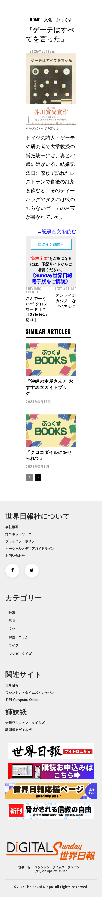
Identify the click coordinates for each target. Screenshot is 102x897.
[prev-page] (29, 477)
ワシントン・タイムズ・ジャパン (29, 692)
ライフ (13, 645)
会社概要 (11, 527)
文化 (48, 19)
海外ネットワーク (18, 534)
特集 (12, 612)
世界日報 (11, 685)
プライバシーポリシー (21, 541)
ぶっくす (64, 19)
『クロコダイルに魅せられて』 (49, 455)
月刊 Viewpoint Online (22, 699)
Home (35, 19)
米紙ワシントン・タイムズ (25, 722)
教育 (12, 620)
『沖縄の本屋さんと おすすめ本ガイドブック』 (49, 387)
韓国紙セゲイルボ (18, 729)
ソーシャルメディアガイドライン (29, 548)
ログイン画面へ (51, 244)
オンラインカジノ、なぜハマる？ (66, 300)
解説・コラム (18, 637)
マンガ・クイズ (20, 653)
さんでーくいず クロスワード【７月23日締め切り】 (37, 308)
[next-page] (38, 477)
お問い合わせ (15, 555)
